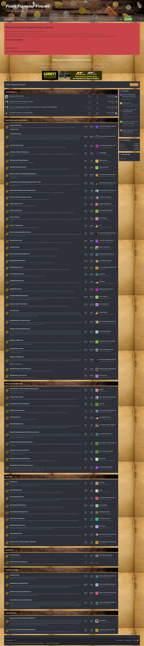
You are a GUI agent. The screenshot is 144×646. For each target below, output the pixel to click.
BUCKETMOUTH (110, 361)
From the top (102, 526)
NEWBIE (101, 389)
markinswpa (113, 460)
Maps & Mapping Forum (16, 423)
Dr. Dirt (110, 298)
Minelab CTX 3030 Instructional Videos (21, 442)
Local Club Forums (10, 613)
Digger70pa (108, 234)
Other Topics (9, 476)
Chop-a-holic (109, 527)
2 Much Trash (109, 249)
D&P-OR (111, 255)
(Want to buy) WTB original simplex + (108, 584)
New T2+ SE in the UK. (104, 247)
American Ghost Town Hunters (18, 304)
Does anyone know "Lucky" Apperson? (108, 541)
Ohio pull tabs (112, 205)
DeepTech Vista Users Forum (18, 167)
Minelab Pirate (109, 398)
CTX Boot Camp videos (105, 331)
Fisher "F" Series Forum (16, 225)
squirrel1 (108, 444)
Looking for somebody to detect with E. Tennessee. (111, 629)
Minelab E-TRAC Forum (16, 340)
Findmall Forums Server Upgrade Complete (21, 101)
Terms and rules (120, 640)
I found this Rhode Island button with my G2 (109, 233)
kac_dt (107, 169)
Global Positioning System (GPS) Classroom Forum (24, 432)
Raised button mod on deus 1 (106, 289)
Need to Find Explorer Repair (106, 349)
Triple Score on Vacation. (105, 197)
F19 (100, 225)
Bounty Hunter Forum (16, 240)
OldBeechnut (109, 370)
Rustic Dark (10, 640)
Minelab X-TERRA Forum (17, 357)
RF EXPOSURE (102, 152)
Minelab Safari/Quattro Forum (18, 364)
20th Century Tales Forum (17, 518)
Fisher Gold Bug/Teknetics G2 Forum (20, 232)
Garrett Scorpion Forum (16, 145)
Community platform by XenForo (18, 643)
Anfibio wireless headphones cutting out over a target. (112, 410)
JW (107, 507)
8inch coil (101, 403)
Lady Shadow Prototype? (105, 260)
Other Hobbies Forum (16, 533)
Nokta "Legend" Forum (16, 203)
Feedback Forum (14, 575)
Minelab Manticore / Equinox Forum (20, 320)
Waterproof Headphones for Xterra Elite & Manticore (112, 359)
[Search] (138, 19)
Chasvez (108, 333)
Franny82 (108, 162)
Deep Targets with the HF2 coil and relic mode (110, 182)
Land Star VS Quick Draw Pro (106, 240)
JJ (106, 269)
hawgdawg (109, 520)
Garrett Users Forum (16, 133)
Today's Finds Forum (16, 125)
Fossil (100, 490)
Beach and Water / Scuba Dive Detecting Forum (23, 173)
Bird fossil (101, 482)
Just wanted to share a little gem (107, 424)
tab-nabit (108, 154)
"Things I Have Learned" (17, 397)
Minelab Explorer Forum (17, 348)
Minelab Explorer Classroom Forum (20, 458)
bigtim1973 (111, 184)
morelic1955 (111, 97)
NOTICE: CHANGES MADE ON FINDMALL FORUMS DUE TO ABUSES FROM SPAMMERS (33, 107)
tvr (110, 219)
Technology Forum (15, 417)
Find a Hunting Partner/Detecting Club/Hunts (22, 629)
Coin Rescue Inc (110, 199)
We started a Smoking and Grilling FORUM (21, 112)
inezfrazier (108, 147)
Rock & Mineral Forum (16, 490)
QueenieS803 (109, 412)
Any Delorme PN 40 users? (105, 433)
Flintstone (108, 499)
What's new (21, 19)
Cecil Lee (136, 149)
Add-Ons (35, 643)
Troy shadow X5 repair (104, 417)
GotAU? (108, 492)
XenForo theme (50, 643)
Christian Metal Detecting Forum (19, 295)
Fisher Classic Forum (16, 210)
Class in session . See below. (106, 451)
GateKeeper (12, 114)
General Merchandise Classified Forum (21, 600)
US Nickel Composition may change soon (109, 497)
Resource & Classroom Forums (14, 383)
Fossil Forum (13, 481)
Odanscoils (111, 114)
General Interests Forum (17, 496)
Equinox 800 (102, 458)
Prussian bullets (103, 312)
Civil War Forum (14, 310)
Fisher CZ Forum (14, 217)
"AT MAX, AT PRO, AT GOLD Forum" (20, 152)
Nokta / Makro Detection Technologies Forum (23, 190)
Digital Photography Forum (17, 525)
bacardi (108, 405)
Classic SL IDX (102, 375)
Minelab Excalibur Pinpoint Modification (109, 368)
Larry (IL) (108, 622)
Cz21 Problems (103, 218)
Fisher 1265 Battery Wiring (105, 210)
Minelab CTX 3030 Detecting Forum (20, 328)
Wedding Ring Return (104, 511)
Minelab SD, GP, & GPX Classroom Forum (21, 465)
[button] (13, 19)
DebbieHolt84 (109, 242)
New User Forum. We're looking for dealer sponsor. (24, 388)
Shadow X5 (102, 281)
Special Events (9, 550)
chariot (108, 128)
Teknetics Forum (14, 247)
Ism (107, 290)
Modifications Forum (16, 289)
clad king (112, 586)
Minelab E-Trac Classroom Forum (19, 450)
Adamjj (107, 484)
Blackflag (108, 351)
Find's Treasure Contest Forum (18, 561)
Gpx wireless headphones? (106, 467)
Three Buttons (102, 620)
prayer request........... (104, 296)
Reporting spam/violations (17, 96)
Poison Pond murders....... (105, 518)
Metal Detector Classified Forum (19, 583)
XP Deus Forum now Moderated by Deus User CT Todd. (25, 182)
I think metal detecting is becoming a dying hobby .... (112, 126)
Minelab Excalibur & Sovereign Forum (20, 368)
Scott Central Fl (103, 505)
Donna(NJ (112, 176)
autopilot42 (108, 227)
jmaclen (110, 343)
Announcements (10, 92)
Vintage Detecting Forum (17, 280)
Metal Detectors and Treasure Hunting (16, 120)
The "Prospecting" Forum (17, 274)
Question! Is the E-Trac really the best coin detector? (112, 341)
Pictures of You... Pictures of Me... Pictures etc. (23, 541)
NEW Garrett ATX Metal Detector (19, 160)
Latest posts (125, 91)
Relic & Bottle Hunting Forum (18, 505)
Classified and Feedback (12, 570)
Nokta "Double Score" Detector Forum (20, 197)
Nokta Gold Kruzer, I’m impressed (107, 190)
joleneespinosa (109, 513)
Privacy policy (128, 640)
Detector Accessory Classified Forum (20, 591)
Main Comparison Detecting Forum (20, 254)
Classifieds (34, 19)
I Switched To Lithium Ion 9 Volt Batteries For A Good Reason (114, 136)
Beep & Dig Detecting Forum (18, 260)
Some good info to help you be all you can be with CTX (112, 442)
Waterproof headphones (105, 203)
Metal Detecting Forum (16, 267)
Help (134, 640)
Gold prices (102, 274)
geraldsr (108, 435)
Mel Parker (108, 212)
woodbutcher (113, 323)
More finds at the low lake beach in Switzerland (110, 174)
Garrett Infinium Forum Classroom (20, 403)
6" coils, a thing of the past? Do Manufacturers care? (112, 267)
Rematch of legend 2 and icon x (107, 254)
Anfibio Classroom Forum (17, 410)
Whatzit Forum (15, 129)
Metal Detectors (103, 160)
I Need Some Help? (104, 167)
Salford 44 (108, 377)
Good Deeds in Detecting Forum (19, 511)
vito (107, 138)
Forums (10, 19)
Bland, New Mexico (104, 304)
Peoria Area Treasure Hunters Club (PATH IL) (22, 618)
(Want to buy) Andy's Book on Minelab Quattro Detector (112, 592)
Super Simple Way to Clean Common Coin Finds (110, 397)
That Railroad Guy (110, 426)
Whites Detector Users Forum (18, 375)
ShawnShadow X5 (110, 283)
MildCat (108, 305)
